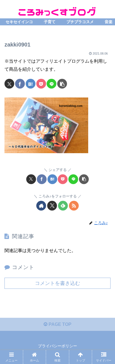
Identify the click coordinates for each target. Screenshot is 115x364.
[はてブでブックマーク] (30, 84)
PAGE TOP (59, 324)
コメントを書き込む (57, 283)
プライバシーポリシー (57, 346)
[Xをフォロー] (52, 206)
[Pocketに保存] (41, 84)
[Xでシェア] (9, 84)
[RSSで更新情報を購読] (74, 206)
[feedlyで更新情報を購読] (63, 206)
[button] (62, 84)
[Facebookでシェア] (20, 84)
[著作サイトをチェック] (41, 206)
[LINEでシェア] (51, 84)
